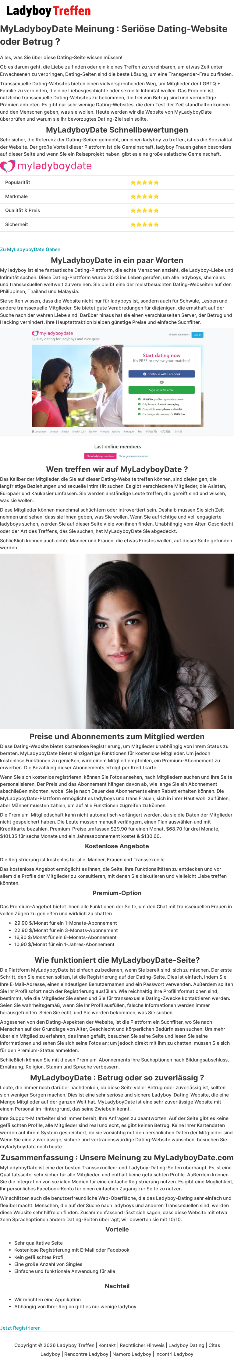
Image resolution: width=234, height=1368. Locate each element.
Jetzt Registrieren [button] (20, 1328)
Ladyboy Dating (186, 1345)
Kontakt (107, 1345)
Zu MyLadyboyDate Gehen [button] (30, 249)
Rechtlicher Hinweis (142, 1345)
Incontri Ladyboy (174, 1354)
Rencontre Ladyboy (86, 1354)
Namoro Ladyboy (131, 1354)
